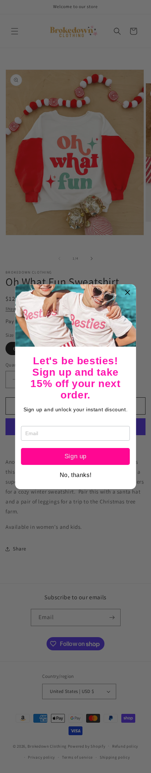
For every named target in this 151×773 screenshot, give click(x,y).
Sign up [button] (75, 456)
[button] (127, 293)
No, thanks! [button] (76, 475)
